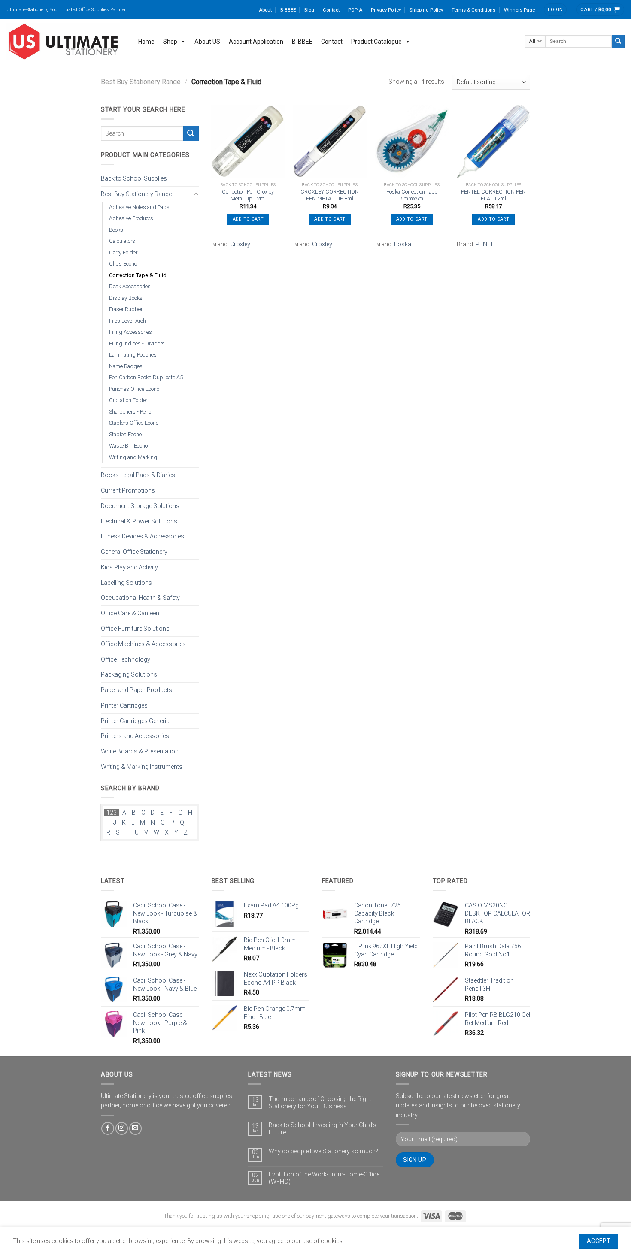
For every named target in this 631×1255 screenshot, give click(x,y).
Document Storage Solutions (140, 505)
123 (111, 812)
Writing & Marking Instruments (141, 766)
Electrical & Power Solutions (139, 520)
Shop (170, 41)
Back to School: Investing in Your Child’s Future (322, 1129)
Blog (309, 10)
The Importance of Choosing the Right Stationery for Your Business (320, 1102)
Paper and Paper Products (136, 689)
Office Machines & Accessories (143, 643)
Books (116, 229)
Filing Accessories (130, 332)
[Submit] (618, 41)
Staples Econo (125, 434)
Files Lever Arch (127, 320)
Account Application (256, 41)
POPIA (355, 10)
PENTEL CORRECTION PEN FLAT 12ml (493, 195)
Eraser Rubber (126, 309)
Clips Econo (123, 263)
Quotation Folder (128, 400)
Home (146, 41)
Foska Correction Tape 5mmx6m (411, 195)
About (265, 10)
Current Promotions (128, 490)
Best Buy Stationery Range (141, 82)
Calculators (122, 241)
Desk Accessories (130, 286)
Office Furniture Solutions (135, 628)
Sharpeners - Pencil (131, 411)
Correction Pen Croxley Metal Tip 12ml (248, 195)
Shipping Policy (426, 10)
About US (207, 41)
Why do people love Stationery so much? (323, 1151)
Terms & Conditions (473, 10)
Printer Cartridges (124, 705)
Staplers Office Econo (133, 423)
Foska (402, 244)
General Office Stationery (134, 551)
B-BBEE (288, 10)
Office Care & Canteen (130, 613)
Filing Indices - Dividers (137, 343)
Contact (331, 10)
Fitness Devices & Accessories (142, 536)
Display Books (126, 297)
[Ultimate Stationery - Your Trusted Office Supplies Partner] (63, 41)
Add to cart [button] (248, 219)
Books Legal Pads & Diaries (138, 475)
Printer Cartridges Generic (135, 720)
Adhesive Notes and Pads (139, 206)
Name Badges (126, 366)
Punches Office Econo (134, 388)
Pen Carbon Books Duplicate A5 (146, 377)
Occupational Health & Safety (140, 597)
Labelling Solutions (126, 582)
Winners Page (519, 10)
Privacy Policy (386, 10)
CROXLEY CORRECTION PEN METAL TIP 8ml (329, 195)
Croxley (240, 244)
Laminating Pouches (133, 354)
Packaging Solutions (129, 674)
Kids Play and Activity (129, 567)
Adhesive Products (131, 218)
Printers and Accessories (135, 735)
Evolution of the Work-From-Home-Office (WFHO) (324, 1178)
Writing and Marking (133, 457)
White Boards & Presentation (140, 751)
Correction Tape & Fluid (138, 275)
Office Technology (125, 659)
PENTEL (487, 244)
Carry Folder (123, 252)
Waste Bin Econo (128, 445)
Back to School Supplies (134, 178)
